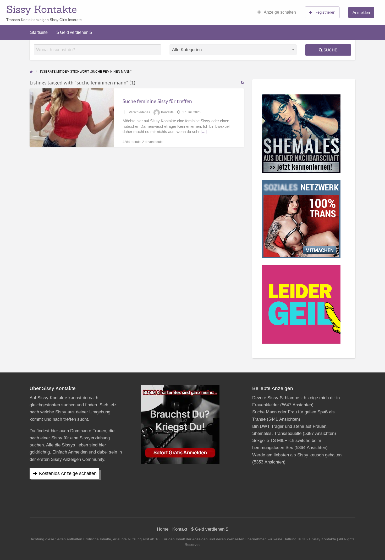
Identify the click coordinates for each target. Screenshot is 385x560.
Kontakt (179, 529)
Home (162, 529)
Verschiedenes (139, 112)
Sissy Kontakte (41, 9)
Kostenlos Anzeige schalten (68, 473)
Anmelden (361, 12)
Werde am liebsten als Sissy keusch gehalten (297, 454)
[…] (204, 132)
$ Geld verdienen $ (74, 32)
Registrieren (325, 12)
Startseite (39, 32)
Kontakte (167, 112)
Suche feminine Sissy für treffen (157, 101)
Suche (329, 50)
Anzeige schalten (279, 12)
